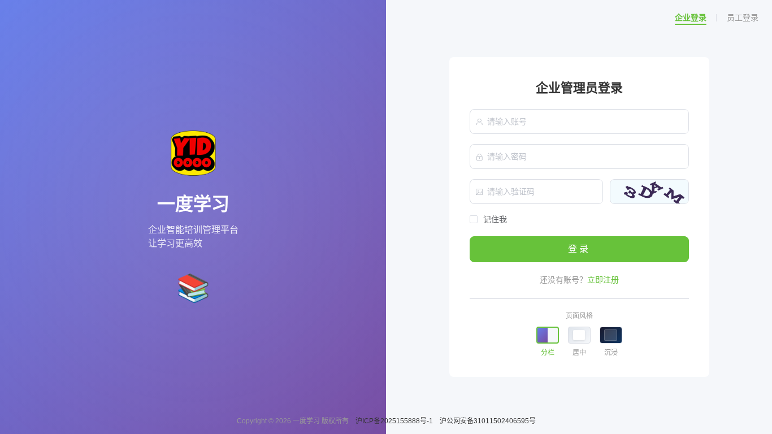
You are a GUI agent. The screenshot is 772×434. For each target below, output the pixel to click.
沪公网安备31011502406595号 (488, 421)
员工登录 (742, 17)
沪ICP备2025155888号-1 (395, 421)
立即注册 (603, 279)
